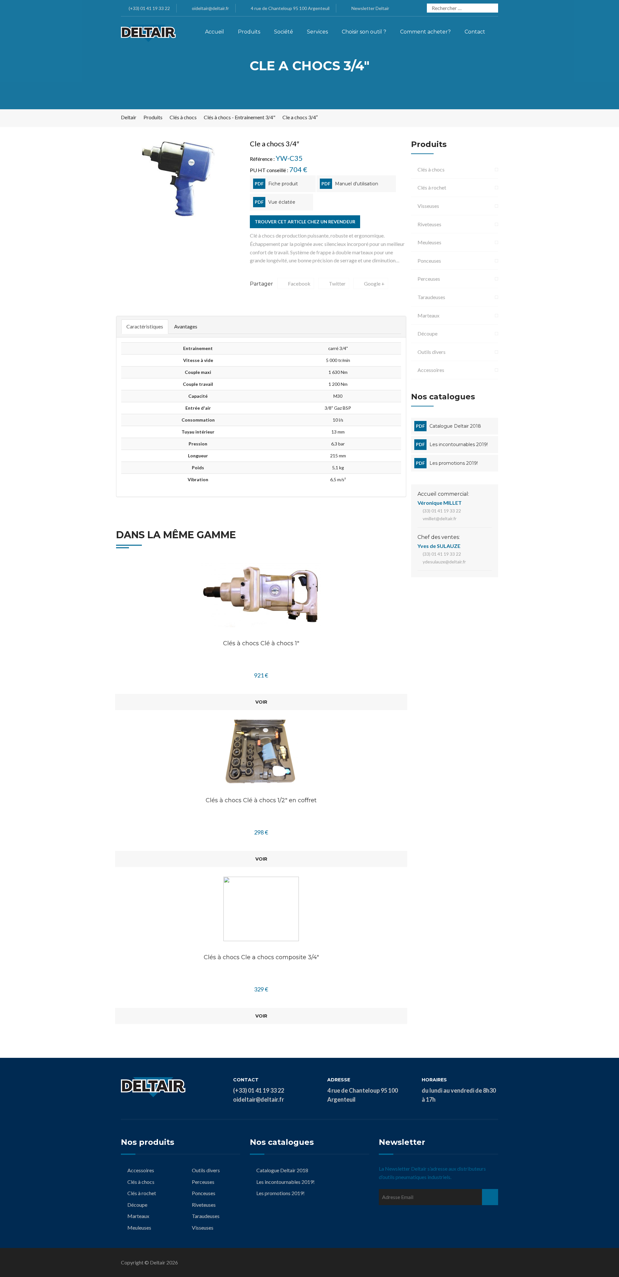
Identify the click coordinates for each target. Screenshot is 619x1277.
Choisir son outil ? (364, 32)
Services (317, 32)
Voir (261, 702)
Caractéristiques (144, 326)
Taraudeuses (431, 297)
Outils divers (432, 352)
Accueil (214, 32)
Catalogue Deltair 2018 (455, 426)
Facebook (299, 283)
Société (283, 32)
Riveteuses (429, 224)
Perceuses (429, 279)
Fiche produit (283, 184)
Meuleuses (429, 242)
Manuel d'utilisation (356, 184)
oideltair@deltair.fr (210, 8)
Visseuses (428, 206)
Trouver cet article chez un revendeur (305, 221)
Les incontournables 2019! (458, 444)
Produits (249, 32)
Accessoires (431, 370)
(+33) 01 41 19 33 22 (149, 8)
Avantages (185, 326)
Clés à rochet (432, 187)
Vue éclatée (281, 202)
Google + (374, 283)
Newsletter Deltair (370, 8)
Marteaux (428, 315)
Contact (475, 32)
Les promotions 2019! (453, 463)
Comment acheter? (425, 32)
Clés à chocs (431, 169)
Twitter (337, 283)
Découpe (427, 333)
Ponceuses (429, 261)
